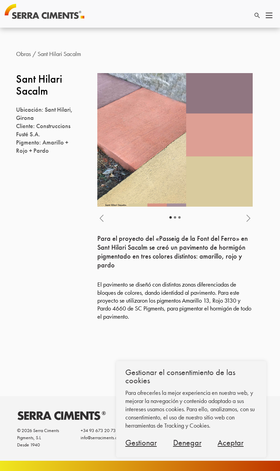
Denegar (187, 442)
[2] (179, 217)
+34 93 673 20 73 (98, 430)
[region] (191, 409)
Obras (23, 54)
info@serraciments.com (102, 437)
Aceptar (230, 442)
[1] (175, 217)
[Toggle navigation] (269, 14)
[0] (170, 217)
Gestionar (141, 442)
